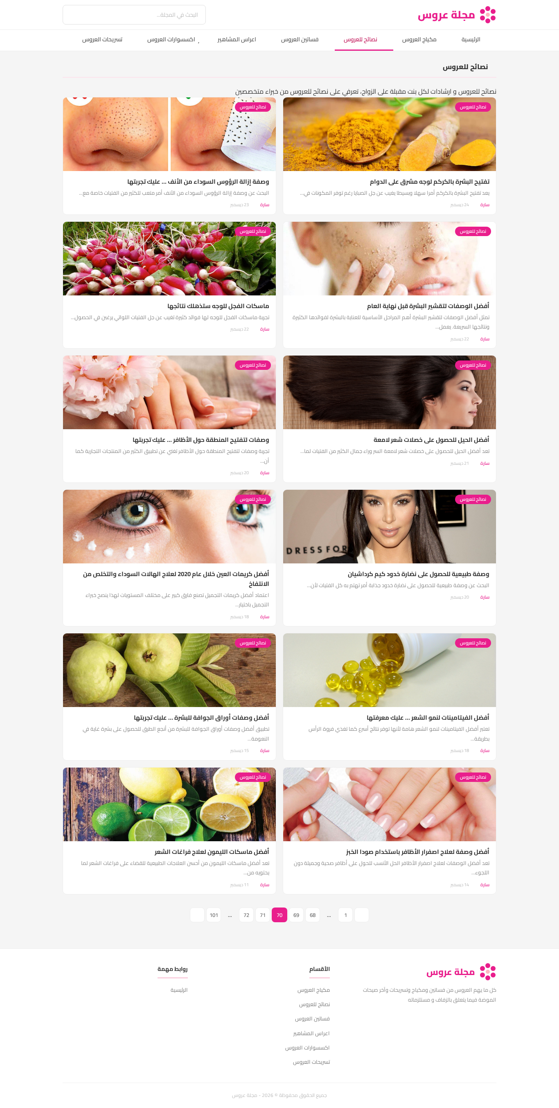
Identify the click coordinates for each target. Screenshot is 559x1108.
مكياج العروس (419, 39)
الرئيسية (471, 39)
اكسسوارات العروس (171, 39)
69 (296, 915)
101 (214, 915)
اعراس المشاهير (237, 39)
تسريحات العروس (102, 39)
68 (313, 915)
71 (263, 915)
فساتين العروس (300, 39)
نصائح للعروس (360, 39)
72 (246, 915)
